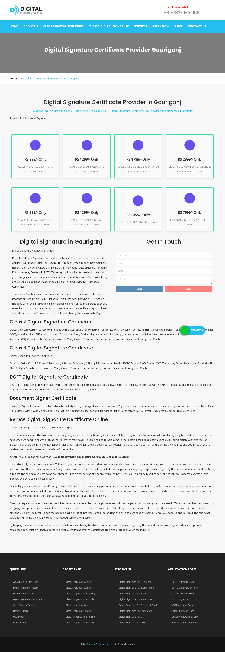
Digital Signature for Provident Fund (138, 605)
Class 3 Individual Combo (78, 611)
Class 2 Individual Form (182, 582)
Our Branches (20, 623)
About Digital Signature (25, 582)
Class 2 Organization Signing (80, 594)
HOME (14, 26)
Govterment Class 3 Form (184, 623)
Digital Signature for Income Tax (136, 594)
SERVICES (140, 26)
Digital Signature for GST (132, 617)
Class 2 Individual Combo (78, 588)
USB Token (19, 617)
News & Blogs (20, 611)
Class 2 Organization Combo (80, 599)
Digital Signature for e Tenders (135, 582)
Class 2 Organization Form (184, 588)
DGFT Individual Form (182, 605)
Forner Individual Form (183, 611)
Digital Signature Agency (101, 644)
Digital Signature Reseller (26, 588)
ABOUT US (31, 26)
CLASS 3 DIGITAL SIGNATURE (109, 26)
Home (13, 78)
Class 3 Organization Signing (80, 617)
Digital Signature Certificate (27, 599)
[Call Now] (184, 330)
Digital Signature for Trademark (135, 611)
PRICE (179, 26)
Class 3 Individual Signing (78, 605)
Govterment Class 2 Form (184, 617)
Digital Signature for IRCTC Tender (137, 588)
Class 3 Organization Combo (80, 623)
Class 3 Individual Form (182, 594)
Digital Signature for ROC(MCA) (135, 599)
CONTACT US (197, 26)
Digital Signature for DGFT (132, 623)
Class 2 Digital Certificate (26, 605)
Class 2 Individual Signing (78, 582)
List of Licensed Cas (23, 594)
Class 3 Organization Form (184, 599)
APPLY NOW (160, 26)
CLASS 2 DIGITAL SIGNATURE (63, 26)
